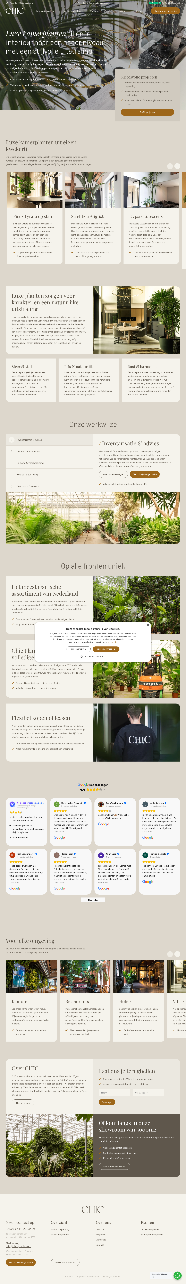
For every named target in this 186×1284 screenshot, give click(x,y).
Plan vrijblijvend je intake (145, 474)
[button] (93, 656)
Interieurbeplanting (45, 10)
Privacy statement (112, 1276)
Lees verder (113, 642)
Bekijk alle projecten (65, 1262)
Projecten (94, 10)
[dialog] (93, 642)
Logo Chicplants (15, 11)
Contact (139, 10)
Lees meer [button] (59, 831)
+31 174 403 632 (27, 1229)
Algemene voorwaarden (88, 1276)
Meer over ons (23, 1102)
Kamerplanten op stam (152, 1234)
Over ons (123, 10)
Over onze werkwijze (113, 474)
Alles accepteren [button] (106, 649)
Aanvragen (107, 1102)
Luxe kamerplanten (150, 1229)
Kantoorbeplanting (72, 10)
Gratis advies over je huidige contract (27, 3)
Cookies (69, 1276)
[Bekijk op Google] (57, 804)
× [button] (148, 625)
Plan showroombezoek (114, 1166)
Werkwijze (109, 10)
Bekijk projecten (147, 112)
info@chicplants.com (18, 1246)
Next (177, 166)
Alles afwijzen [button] (78, 649)
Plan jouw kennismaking (165, 10)
